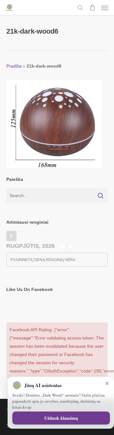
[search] (80, 7)
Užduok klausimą (61, 418)
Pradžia (14, 66)
